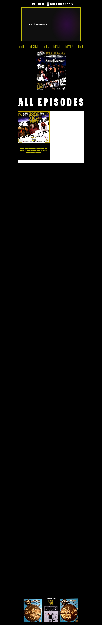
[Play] (53, 620)
